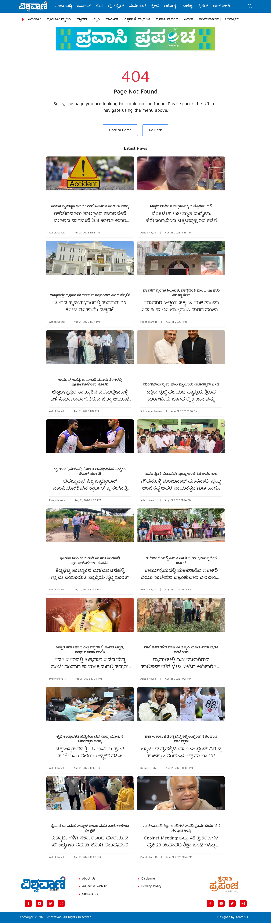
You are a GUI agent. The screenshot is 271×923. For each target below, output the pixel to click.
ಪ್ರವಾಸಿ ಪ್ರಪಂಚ (167, 19)
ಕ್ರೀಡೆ (155, 6)
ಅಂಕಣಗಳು (221, 6)
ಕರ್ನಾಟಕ (84, 6)
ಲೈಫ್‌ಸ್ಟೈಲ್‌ (116, 6)
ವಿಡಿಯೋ (34, 19)
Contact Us (90, 894)
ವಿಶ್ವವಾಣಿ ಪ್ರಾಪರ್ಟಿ (137, 19)
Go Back (155, 130)
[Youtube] (39, 903)
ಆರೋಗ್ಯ (170, 6)
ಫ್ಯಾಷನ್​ (82, 19)
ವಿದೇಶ (189, 19)
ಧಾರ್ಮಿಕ (111, 19)
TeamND (242, 917)
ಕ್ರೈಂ (96, 19)
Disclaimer (148, 879)
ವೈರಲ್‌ (203, 6)
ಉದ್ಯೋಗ (232, 19)
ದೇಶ (99, 6)
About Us (88, 879)
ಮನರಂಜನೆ (137, 6)
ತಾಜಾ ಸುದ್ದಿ (63, 6)
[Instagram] (61, 903)
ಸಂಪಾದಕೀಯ (209, 19)
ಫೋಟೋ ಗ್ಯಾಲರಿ (59, 19)
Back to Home (120, 130)
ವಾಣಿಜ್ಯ (186, 6)
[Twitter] (50, 903)
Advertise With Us (95, 886)
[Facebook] (28, 903)
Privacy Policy (151, 886)
